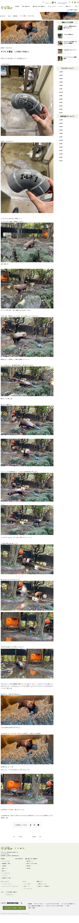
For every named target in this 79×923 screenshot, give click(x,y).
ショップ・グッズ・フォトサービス (10, 886)
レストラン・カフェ (6, 884)
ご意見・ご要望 (31, 908)
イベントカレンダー (28, 888)
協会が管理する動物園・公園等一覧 (14, 908)
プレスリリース (9, 894)
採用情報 (30, 903)
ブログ (76, 6)
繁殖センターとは (42, 884)
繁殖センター (69, 6)
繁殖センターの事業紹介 (43, 886)
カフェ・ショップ (52, 6)
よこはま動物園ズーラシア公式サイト (6, 7)
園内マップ (4, 868)
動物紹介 (29, 866)
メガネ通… (20, 836)
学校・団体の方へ (26, 6)
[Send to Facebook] (30, 825)
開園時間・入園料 (6, 863)
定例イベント (27, 886)
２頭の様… (34, 836)
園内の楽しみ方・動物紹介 (39, 6)
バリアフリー (5, 875)
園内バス (4, 870)
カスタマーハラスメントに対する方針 (54, 906)
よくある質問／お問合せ (72, 10)
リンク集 (67, 906)
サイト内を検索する (43, 2)
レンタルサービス (6, 873)
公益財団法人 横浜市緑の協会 (10, 903)
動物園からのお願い (6, 878)
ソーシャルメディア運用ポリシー (68, 903)
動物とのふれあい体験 (32, 863)
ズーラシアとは (5, 861)
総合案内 (17, 6)
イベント (61, 6)
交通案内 (4, 866)
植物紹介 (29, 868)
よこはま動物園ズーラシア (6, 848)
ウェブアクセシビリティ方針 (52, 903)
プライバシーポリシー (39, 903)
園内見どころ (30, 861)
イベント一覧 (27, 884)
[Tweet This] (34, 825)
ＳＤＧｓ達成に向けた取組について (36, 906)
